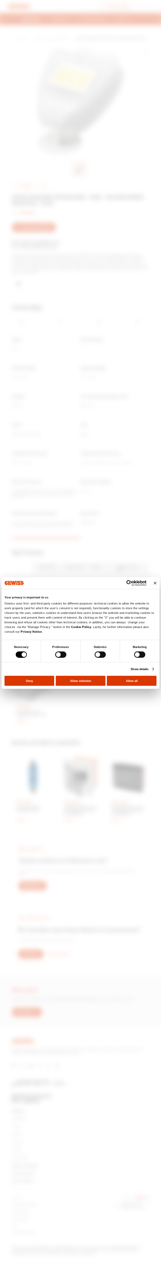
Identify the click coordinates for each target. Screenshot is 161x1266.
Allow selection (80, 680)
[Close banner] (155, 583)
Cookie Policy (81, 627)
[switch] (60, 654)
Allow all (132, 680)
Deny (29, 680)
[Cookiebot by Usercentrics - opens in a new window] (129, 583)
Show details (139, 669)
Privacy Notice (31, 631)
